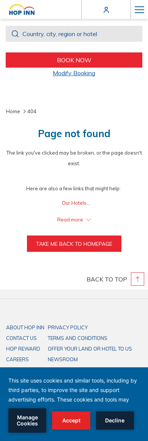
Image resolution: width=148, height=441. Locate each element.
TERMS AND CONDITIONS (77, 338)
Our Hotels (74, 203)
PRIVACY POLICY (68, 327)
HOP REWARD (23, 349)
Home (13, 111)
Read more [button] (70, 220)
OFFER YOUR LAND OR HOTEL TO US (90, 349)
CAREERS (17, 359)
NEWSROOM (63, 359)
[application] (74, 404)
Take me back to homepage (74, 243)
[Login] (106, 9)
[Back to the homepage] (22, 9)
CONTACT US (21, 338)
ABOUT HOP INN (25, 327)
